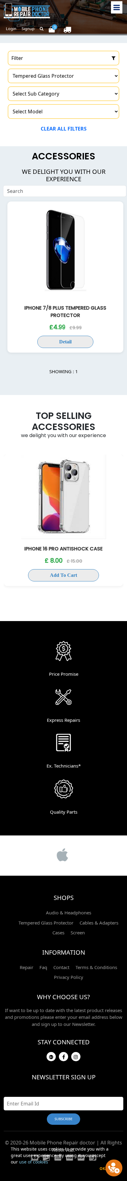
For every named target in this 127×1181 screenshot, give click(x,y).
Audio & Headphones (68, 912)
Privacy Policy (68, 977)
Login (11, 28)
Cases (58, 932)
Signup (28, 28)
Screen (78, 932)
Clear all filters (64, 128)
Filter (17, 58)
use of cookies (33, 1162)
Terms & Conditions (96, 967)
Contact (61, 967)
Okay (104, 1168)
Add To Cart (63, 575)
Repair (26, 967)
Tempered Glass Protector (45, 923)
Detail (65, 341)
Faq (43, 967)
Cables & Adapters (99, 923)
